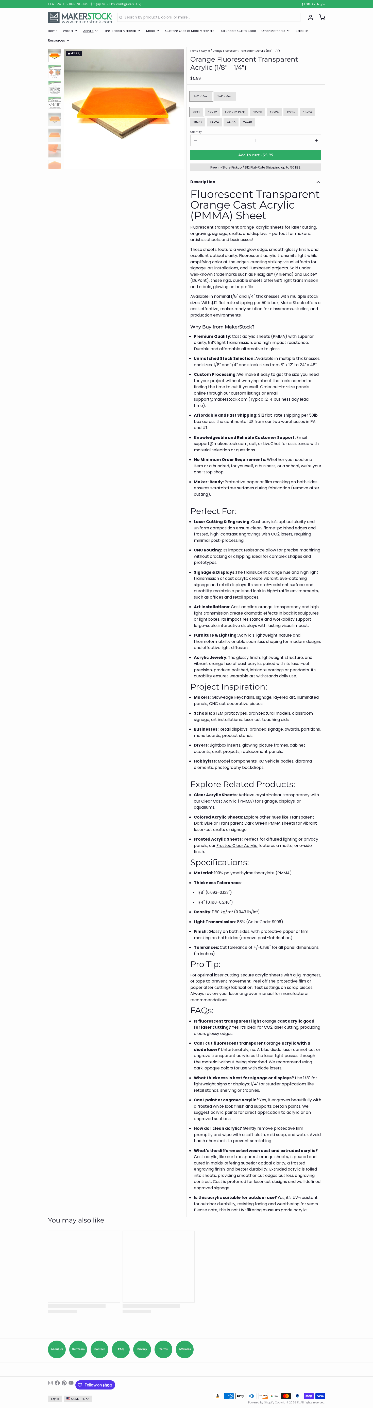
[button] (255, 155)
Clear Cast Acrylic (219, 801)
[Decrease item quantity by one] (195, 140)
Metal (150, 31)
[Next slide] (176, 108)
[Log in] (309, 17)
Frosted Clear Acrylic (237, 845)
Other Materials (273, 31)
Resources (56, 40)
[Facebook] (57, 1385)
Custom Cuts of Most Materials (189, 31)
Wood (68, 31)
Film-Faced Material (120, 31)
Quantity (196, 132)
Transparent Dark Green (243, 823)
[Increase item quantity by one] (316, 140)
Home (53, 31)
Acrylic (88, 31)
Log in (321, 4)
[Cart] (320, 17)
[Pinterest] (64, 1385)
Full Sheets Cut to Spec (238, 31)
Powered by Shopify (261, 1402)
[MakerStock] (80, 17)
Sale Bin (302, 31)
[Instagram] (50, 1385)
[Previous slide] (71, 108)
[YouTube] (71, 1385)
